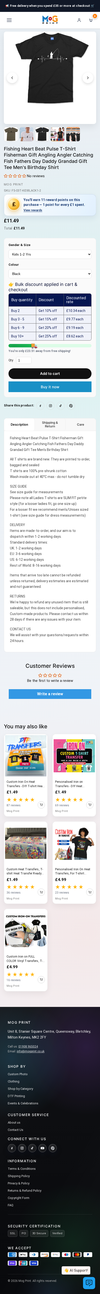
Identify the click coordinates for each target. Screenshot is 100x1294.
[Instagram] (22, 1148)
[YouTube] (42, 1148)
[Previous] (12, 77)
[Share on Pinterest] (71, 406)
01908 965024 (28, 1046)
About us (14, 1122)
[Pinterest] (53, 1148)
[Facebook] (12, 1148)
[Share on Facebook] (40, 406)
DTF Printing (16, 1096)
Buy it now (50, 387)
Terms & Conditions (22, 1169)
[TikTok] (32, 1148)
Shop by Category (20, 1089)
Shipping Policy (19, 1176)
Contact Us (15, 1130)
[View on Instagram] (50, 406)
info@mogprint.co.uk (30, 1051)
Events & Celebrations (23, 1103)
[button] (15, 176)
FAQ (10, 1205)
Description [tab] (19, 424)
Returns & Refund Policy (24, 1190)
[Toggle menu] (9, 20)
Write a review (50, 694)
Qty (10, 360)
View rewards (33, 210)
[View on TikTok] (61, 406)
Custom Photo (18, 1074)
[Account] (79, 20)
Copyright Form (18, 1198)
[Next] (88, 77)
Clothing (13, 1081)
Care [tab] (80, 424)
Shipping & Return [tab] (50, 424)
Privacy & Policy (18, 1183)
